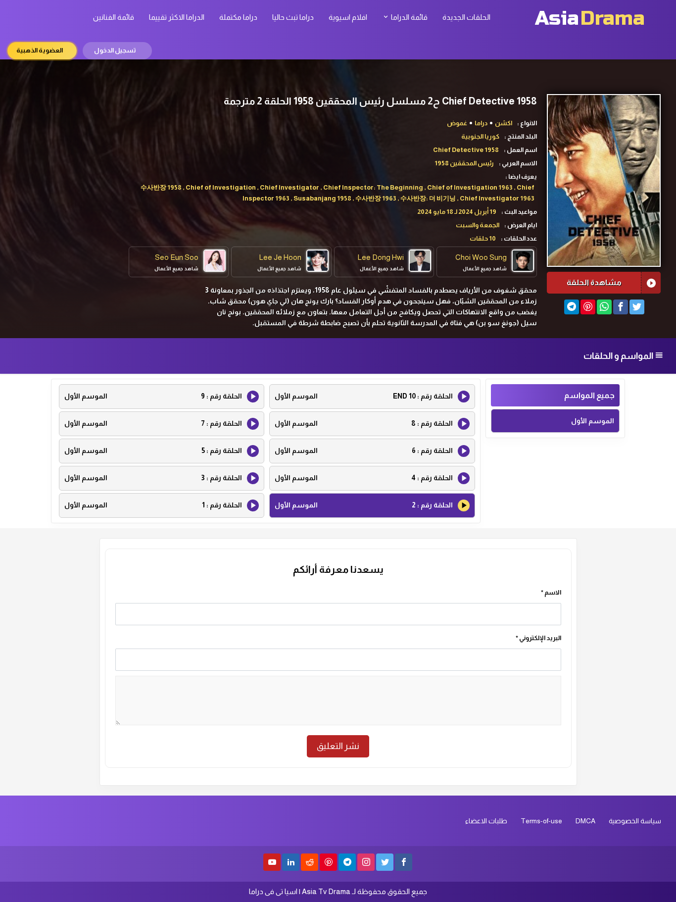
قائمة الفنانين (113, 17)
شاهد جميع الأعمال (485, 268)
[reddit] (309, 862)
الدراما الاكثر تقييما (176, 17)
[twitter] (384, 862)
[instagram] (366, 862)
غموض (457, 123)
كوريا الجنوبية (480, 136)
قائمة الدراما (408, 17)
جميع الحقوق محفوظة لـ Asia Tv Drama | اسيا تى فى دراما (338, 891)
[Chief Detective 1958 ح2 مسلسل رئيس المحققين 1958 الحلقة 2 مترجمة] (571, 307)
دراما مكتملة (238, 17)
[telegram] (347, 862)
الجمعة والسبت (477, 225)
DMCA (585, 821)
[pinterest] (328, 862)
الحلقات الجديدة (466, 17)
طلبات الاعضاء (486, 821)
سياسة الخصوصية (635, 821)
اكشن (503, 123)
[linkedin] (290, 862)
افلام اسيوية (348, 17)
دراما (481, 123)
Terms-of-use (541, 821)
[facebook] (403, 862)
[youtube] (272, 862)
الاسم (551, 592)
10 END (363, 396)
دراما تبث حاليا (293, 17)
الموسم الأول (592, 421)
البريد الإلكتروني (538, 638)
